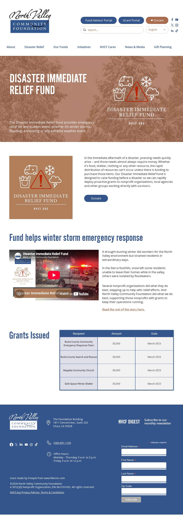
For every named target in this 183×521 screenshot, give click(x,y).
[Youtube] (26, 444)
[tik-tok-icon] (176, 30)
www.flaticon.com (54, 478)
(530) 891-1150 (62, 443)
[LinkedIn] (21, 444)
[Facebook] (11, 444)
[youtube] (176, 19)
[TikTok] (36, 444)
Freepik (32, 478)
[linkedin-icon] (172, 30)
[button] (36, 47)
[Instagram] (31, 444)
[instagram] (176, 25)
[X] (16, 444)
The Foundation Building (68, 419)
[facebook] (172, 19)
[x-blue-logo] (172, 25)
